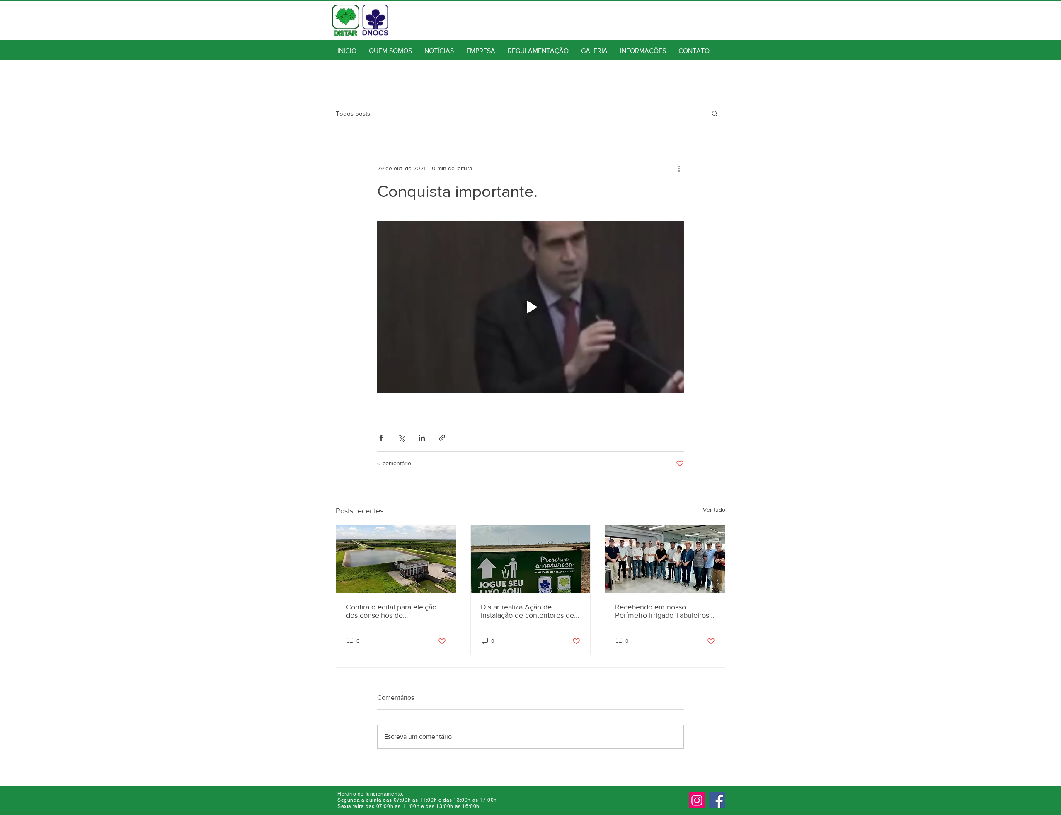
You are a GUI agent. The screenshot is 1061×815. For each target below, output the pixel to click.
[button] (715, 113)
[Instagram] (697, 800)
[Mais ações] (679, 168)
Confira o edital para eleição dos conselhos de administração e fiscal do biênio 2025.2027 (391, 611)
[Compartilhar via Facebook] (381, 438)
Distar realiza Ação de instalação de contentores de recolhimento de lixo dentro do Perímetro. (527, 611)
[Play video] (530, 307)
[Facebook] (717, 800)
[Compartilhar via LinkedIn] (422, 438)
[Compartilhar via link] (442, 438)
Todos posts (353, 113)
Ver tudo (714, 509)
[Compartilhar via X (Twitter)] (401, 438)
